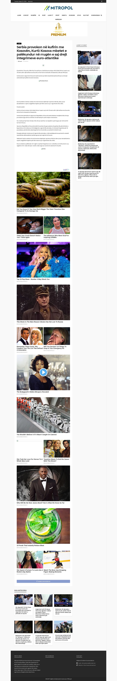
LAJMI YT (50, 15)
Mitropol (20, 61)
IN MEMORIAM (95, 15)
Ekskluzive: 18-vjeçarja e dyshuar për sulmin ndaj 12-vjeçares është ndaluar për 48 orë (63, 611)
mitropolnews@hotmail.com (88, 663)
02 (39, 15)
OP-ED (79, 15)
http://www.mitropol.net (89, 665)
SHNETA (64, 15)
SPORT (57, 15)
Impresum (30, 1)
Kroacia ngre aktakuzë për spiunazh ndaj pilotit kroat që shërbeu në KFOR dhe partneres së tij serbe (63, 638)
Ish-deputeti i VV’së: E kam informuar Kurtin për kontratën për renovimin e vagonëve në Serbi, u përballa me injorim (23, 610)
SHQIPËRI (33, 15)
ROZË (43, 15)
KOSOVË (25, 15)
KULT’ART (86, 15)
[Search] (101, 15)
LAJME (19, 15)
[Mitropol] (58, 7)
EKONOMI (72, 15)
